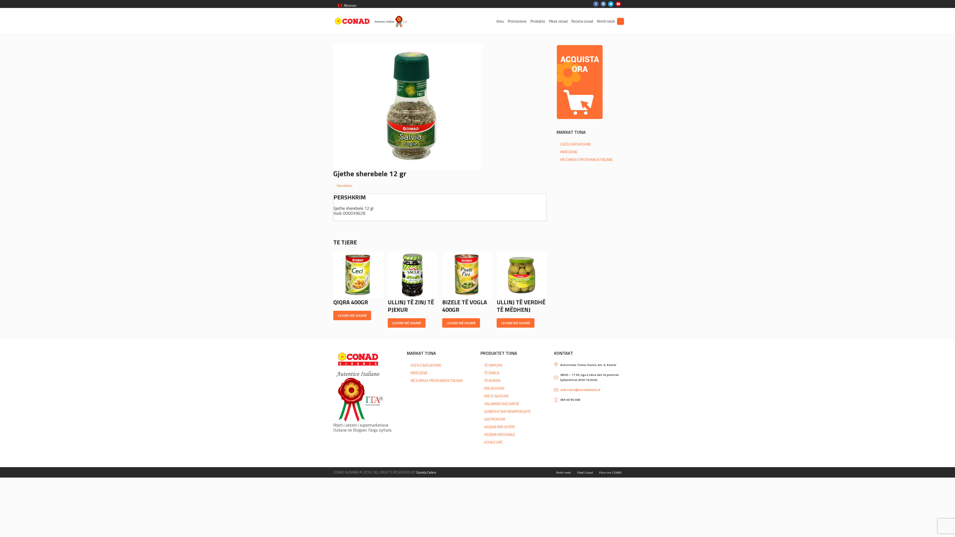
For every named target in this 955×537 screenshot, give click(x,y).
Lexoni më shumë (352, 315)
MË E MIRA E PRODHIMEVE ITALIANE (586, 159)
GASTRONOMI (494, 419)
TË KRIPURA (493, 365)
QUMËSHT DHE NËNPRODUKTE (507, 411)
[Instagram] (603, 4)
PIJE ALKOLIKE (494, 388)
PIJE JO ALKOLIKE (496, 396)
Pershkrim (344, 185)
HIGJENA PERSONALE (499, 434)
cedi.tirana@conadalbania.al (580, 389)
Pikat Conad (585, 472)
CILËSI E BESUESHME (575, 144)
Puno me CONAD (610, 472)
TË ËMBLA (491, 372)
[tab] (442, 185)
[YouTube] (618, 4)
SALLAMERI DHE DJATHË (501, 403)
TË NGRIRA (492, 380)
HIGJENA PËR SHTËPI (499, 426)
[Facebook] (596, 4)
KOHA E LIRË (493, 442)
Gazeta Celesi (426, 472)
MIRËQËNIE (568, 151)
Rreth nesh (563, 472)
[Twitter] (611, 4)
